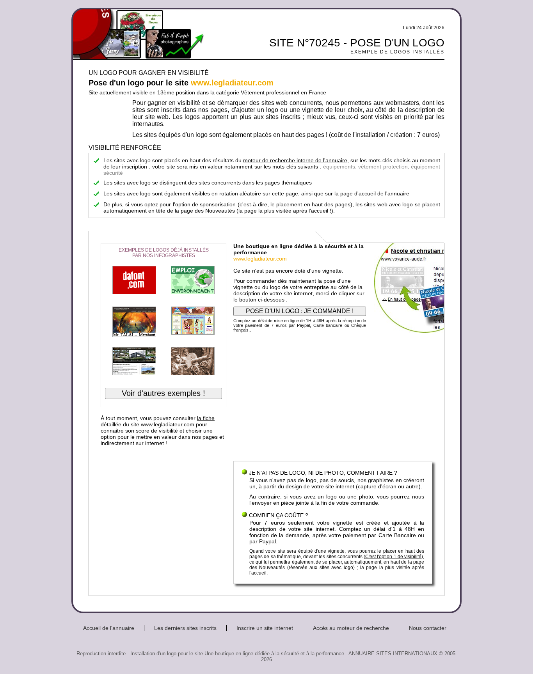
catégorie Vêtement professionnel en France (271, 92)
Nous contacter (427, 628)
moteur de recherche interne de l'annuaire (295, 160)
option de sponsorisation (205, 204)
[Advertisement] (332, 398)
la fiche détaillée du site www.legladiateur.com (158, 421)
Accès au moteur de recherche (351, 628)
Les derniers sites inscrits (185, 628)
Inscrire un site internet (264, 628)
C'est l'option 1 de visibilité (393, 556)
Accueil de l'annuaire (108, 628)
